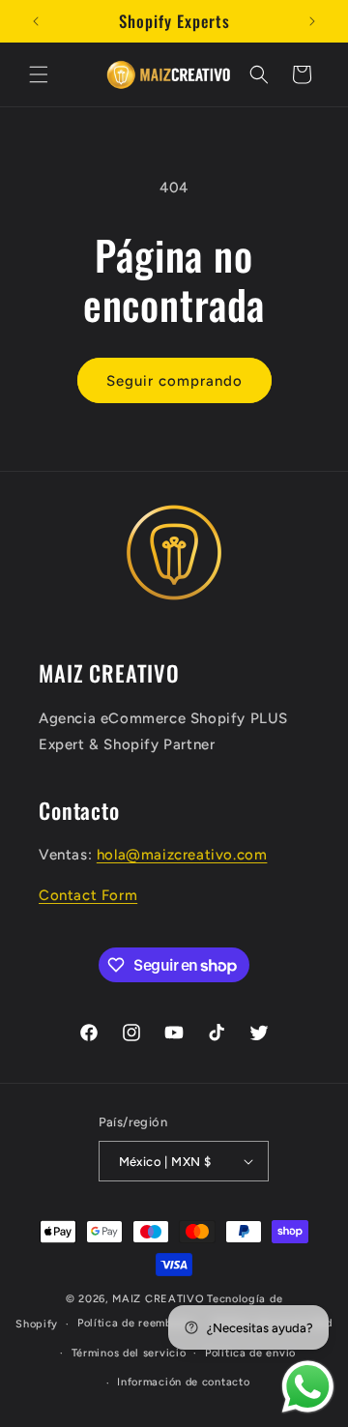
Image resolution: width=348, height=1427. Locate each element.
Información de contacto (183, 1382)
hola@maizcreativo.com (182, 854)
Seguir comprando (174, 381)
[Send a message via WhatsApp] (307, 1386)
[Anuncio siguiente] (312, 21)
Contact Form (88, 895)
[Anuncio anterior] (35, 21)
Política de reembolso (135, 1323)
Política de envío (250, 1353)
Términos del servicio (129, 1353)
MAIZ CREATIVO (158, 1299)
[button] (38, 74)
